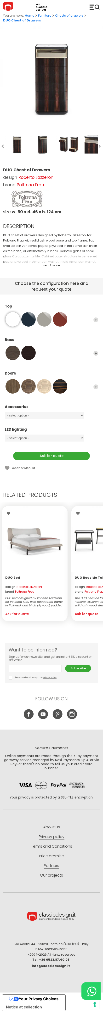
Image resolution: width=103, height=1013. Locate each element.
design (23, 587)
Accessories (17, 407)
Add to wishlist (23, 468)
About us (51, 827)
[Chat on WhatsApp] (91, 991)
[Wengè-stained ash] (28, 353)
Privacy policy (51, 836)
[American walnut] (13, 386)
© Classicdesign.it (51, 917)
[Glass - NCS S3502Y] (44, 319)
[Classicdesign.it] (9, 7)
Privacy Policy (50, 677)
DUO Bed (12, 577)
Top (8, 306)
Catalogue (94, 7)
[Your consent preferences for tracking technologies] (94, 1004)
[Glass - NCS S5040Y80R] (60, 319)
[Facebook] (28, 718)
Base (9, 340)
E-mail (37, 668)
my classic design (41, 7)
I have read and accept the (35, 677)
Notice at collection (24, 1007)
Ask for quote (51, 455)
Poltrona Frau (30, 185)
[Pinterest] (57, 718)
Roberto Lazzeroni (36, 177)
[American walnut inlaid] (28, 386)
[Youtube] (43, 718)
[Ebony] (60, 386)
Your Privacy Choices (38, 998)
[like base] (13, 319)
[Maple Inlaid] (44, 386)
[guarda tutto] (95, 319)
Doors (10, 373)
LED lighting (16, 429)
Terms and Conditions (51, 846)
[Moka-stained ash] (13, 353)
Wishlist (10, 513)
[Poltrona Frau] (27, 198)
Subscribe (78, 668)
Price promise (51, 856)
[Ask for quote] (35, 539)
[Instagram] (72, 718)
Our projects (51, 875)
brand (19, 592)
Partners (51, 865)
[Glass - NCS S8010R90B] (28, 319)
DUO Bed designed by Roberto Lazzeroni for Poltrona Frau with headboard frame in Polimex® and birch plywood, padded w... (34, 601)
